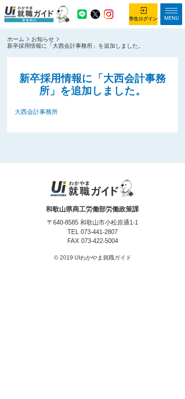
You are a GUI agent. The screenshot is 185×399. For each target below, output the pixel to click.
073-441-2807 (99, 231)
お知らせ (42, 39)
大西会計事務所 (36, 111)
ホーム (15, 39)
